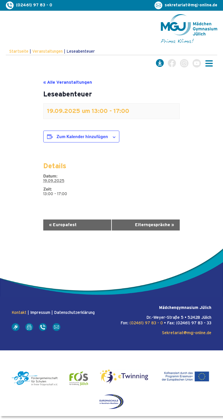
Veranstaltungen (47, 52)
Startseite (18, 52)
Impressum (40, 313)
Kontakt (19, 313)
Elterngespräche (154, 225)
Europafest (63, 225)
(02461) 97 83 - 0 (146, 323)
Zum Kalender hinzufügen (82, 136)
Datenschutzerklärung (74, 313)
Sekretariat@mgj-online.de (186, 333)
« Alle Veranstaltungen (67, 82)
